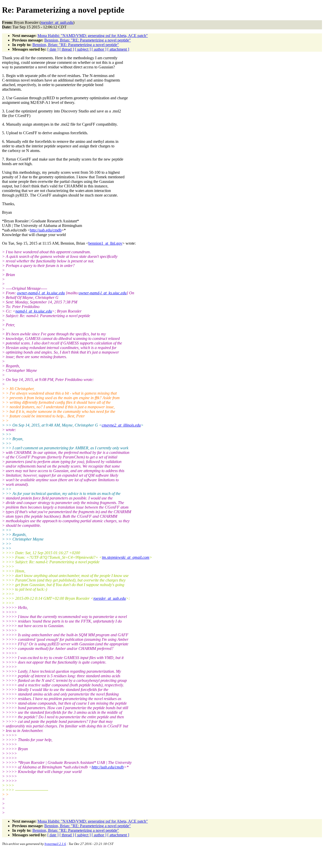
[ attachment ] (118, 49)
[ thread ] (66, 49)
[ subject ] (83, 49)
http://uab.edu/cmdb (46, 230)
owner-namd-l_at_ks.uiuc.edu (41, 293)
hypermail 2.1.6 (55, 844)
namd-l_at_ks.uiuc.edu (33, 311)
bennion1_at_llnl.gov (105, 243)
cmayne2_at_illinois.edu (121, 425)
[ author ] (99, 49)
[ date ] (52, 49)
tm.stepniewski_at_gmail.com (125, 557)
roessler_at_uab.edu (109, 598)
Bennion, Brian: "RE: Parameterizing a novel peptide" (87, 40)
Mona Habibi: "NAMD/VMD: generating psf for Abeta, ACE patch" (92, 35)
